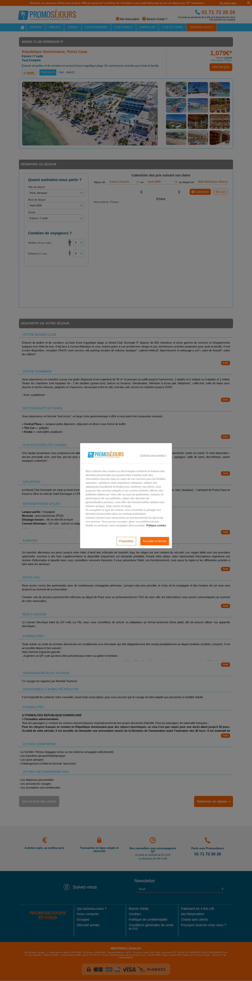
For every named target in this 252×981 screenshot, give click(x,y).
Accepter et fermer (155, 541)
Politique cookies (156, 525)
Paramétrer (126, 541)
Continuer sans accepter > (153, 455)
